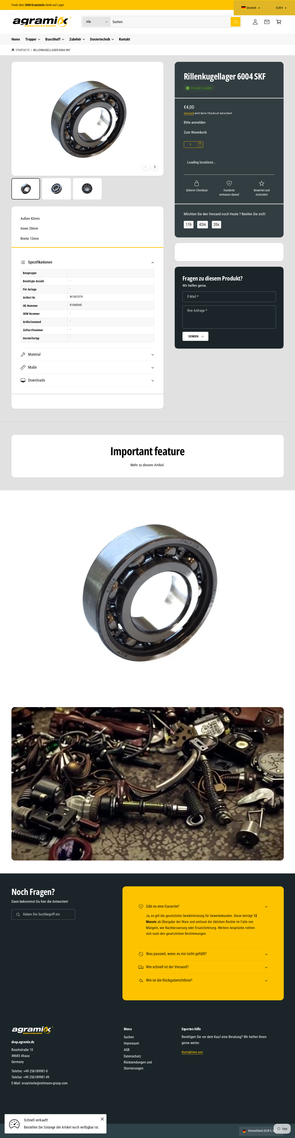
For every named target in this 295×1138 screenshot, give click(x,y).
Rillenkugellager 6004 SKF (51, 50)
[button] (279, 22)
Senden (193, 336)
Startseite (23, 50)
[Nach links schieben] (145, 167)
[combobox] (176, 22)
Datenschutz (132, 1056)
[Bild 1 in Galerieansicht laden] (25, 189)
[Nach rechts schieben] (154, 167)
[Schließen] (102, 1118)
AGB (127, 1050)
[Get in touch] (267, 22)
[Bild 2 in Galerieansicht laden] (56, 189)
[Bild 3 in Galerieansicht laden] (87, 189)
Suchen (129, 1037)
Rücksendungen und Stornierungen (138, 1065)
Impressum (131, 1043)
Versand (189, 113)
